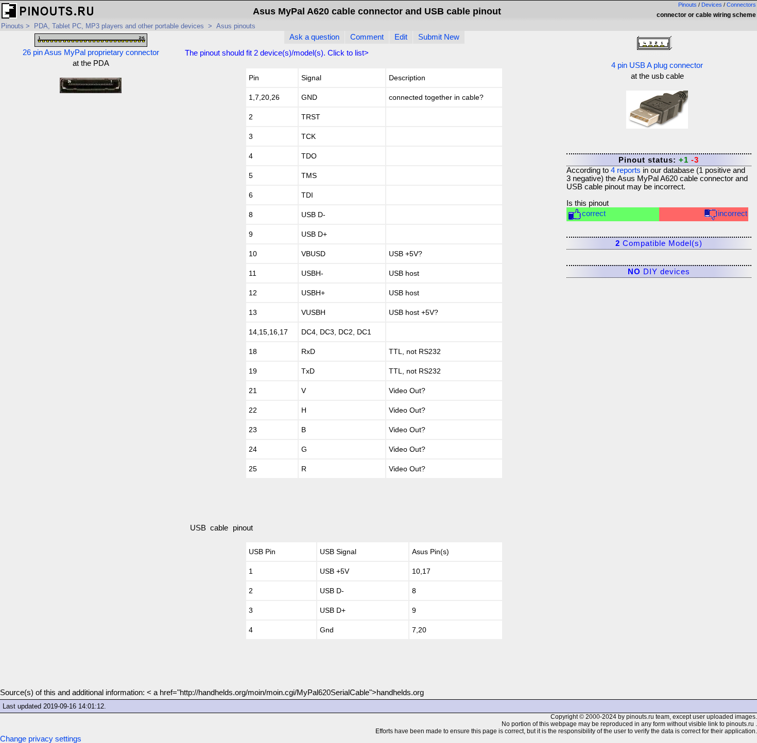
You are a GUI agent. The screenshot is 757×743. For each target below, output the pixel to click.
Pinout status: (658, 160)
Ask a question (314, 37)
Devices (711, 5)
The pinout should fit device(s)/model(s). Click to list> (277, 53)
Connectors (741, 5)
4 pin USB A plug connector (657, 65)
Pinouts (687, 5)
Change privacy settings (40, 739)
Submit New (438, 37)
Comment (367, 37)
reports (626, 170)
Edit (400, 37)
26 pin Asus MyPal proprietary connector (91, 52)
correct (594, 213)
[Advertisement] (91, 174)
